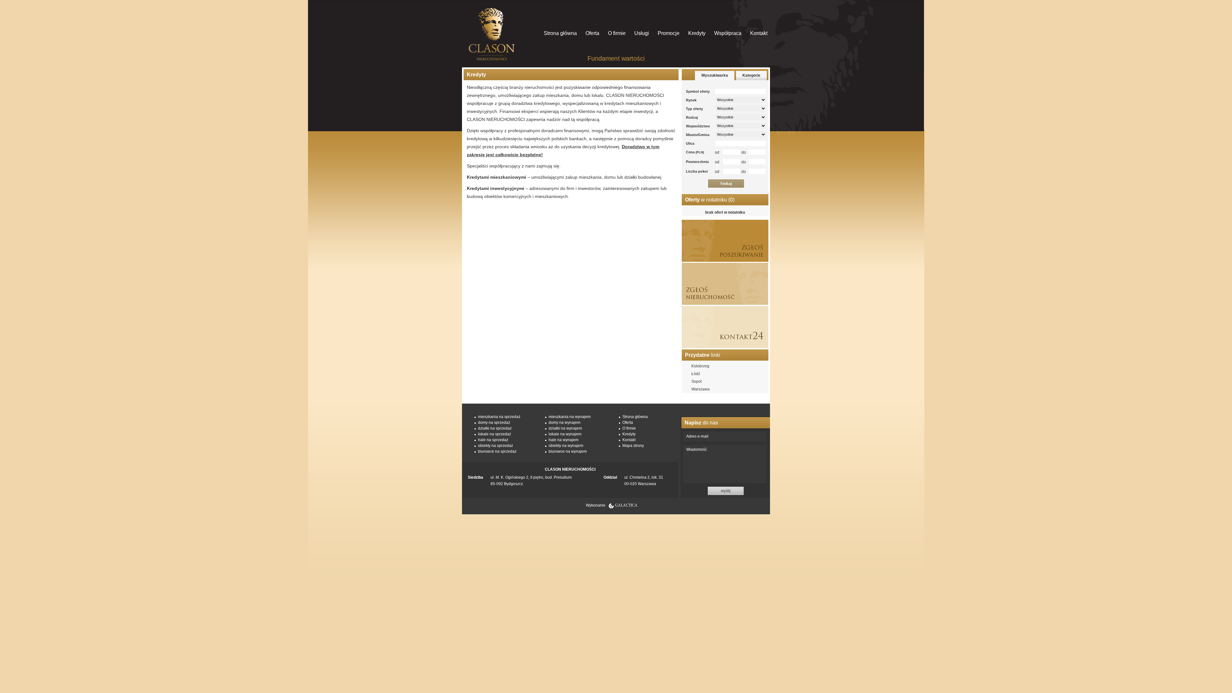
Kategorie (751, 75)
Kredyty (697, 33)
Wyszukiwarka (714, 75)
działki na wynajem (565, 428)
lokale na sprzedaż (494, 434)
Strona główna (560, 33)
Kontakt (758, 33)
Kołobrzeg (700, 366)
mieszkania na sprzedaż (499, 417)
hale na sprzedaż (493, 440)
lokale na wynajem (565, 434)
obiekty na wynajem (566, 445)
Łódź (695, 374)
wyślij (726, 491)
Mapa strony (633, 445)
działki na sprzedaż (495, 428)
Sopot (696, 381)
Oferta (592, 33)
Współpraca (727, 33)
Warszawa (700, 389)
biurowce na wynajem (568, 451)
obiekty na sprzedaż (495, 445)
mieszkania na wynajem (570, 417)
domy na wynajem (564, 422)
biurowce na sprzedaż (497, 451)
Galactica (626, 505)
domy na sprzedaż (494, 422)
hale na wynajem (563, 440)
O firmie (617, 33)
